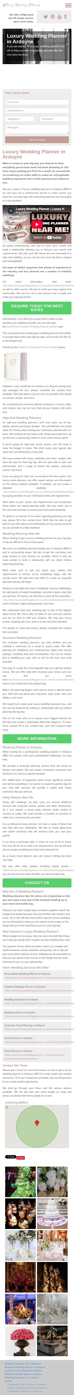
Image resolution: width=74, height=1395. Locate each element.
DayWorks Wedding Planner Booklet (38, 347)
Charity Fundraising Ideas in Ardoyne (27, 1387)
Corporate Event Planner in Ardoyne (26, 1384)
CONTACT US (37, 883)
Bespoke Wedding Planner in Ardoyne (25, 1367)
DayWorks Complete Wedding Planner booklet (32, 326)
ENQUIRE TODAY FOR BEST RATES (37, 308)
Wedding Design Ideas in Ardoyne (23, 1374)
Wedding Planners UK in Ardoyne (23, 1363)
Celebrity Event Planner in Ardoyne (24, 1370)
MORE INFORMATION (37, 738)
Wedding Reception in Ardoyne (21, 1377)
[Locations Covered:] (4, 5)
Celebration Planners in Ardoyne (24, 1391)
